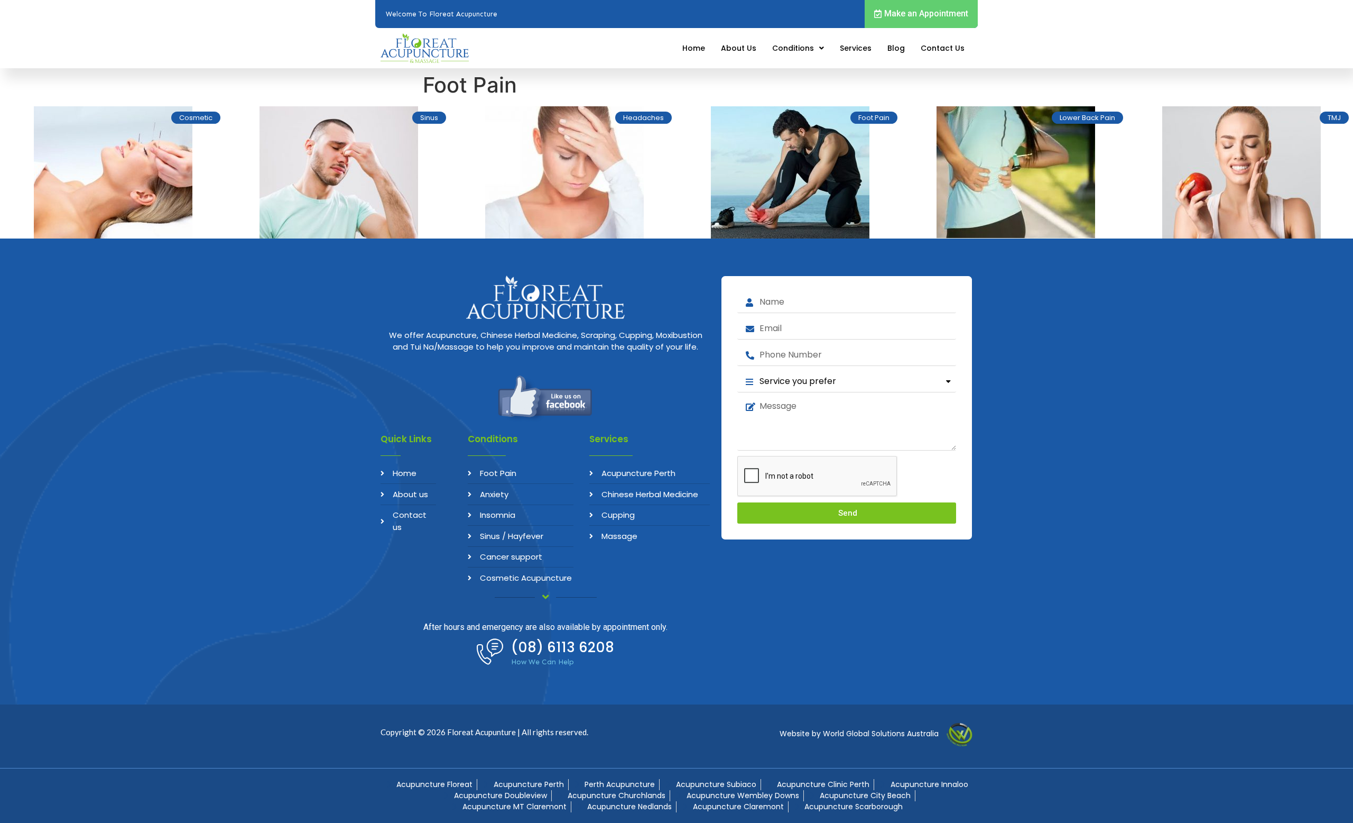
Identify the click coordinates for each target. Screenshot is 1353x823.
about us (738, 48)
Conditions (793, 48)
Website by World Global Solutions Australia (859, 733)
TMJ (1334, 118)
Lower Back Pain (1087, 118)
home (693, 48)
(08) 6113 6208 (562, 647)
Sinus (429, 118)
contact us (943, 48)
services (856, 48)
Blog (896, 48)
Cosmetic (195, 118)
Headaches (643, 118)
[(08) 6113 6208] (490, 651)
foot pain (873, 118)
